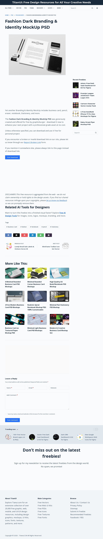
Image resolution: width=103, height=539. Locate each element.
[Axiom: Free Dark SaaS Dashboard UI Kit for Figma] (76, 85)
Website (53, 388)
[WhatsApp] (40, 235)
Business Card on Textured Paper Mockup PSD (12, 330)
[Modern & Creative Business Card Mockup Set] (59, 319)
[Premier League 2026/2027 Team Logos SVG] (76, 95)
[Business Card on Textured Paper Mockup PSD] (14, 319)
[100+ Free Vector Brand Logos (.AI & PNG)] (8, 437)
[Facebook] (8, 235)
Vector (18, 8)
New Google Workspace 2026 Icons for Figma (91, 437)
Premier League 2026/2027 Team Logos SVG (87, 96)
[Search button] (92, 8)
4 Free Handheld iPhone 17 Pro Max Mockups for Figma (88, 114)
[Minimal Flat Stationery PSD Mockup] (59, 296)
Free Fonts (42, 517)
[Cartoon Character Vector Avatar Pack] (76, 105)
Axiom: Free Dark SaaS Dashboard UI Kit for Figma (88, 85)
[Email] (48, 235)
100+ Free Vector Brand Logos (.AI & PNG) (19, 437)
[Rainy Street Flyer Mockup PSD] (76, 124)
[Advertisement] (37, 92)
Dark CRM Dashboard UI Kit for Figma (67, 437)
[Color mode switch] (97, 8)
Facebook (74, 517)
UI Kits (50, 8)
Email (31, 388)
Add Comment (12, 395)
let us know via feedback (56, 200)
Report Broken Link (32, 142)
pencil (44, 227)
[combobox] (83, 133)
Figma (32, 8)
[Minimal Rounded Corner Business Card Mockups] (37, 273)
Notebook (34, 227)
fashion (23, 227)
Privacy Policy (76, 505)
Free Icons (42, 511)
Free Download (12, 157)
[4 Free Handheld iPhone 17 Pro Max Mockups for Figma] (76, 114)
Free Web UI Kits (45, 505)
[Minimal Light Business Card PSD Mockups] (37, 319)
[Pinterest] (24, 235)
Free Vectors (43, 502)
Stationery (54, 227)
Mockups (40, 8)
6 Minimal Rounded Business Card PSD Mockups (13, 284)
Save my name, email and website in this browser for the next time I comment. (31, 414)
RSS (81, 517)
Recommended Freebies (80, 514)
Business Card (11, 227)
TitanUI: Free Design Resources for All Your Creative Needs (51, 2)
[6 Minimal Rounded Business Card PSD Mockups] (14, 273)
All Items (8, 8)
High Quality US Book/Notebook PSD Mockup (58, 284)
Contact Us (85, 502)
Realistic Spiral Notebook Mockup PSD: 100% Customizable (36, 307)
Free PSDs (42, 508)
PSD (25, 8)
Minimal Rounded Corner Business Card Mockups (36, 284)
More (59, 8)
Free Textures (44, 514)
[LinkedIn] (32, 235)
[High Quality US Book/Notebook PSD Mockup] (59, 273)
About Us (74, 502)
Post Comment (12, 420)
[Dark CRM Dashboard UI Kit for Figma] (56, 437)
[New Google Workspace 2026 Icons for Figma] (80, 437)
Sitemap (74, 508)
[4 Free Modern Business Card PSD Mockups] (14, 296)
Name (9, 388)
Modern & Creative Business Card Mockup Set (59, 330)
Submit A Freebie (77, 511)
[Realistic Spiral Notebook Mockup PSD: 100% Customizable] (37, 296)
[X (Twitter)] (16, 235)
